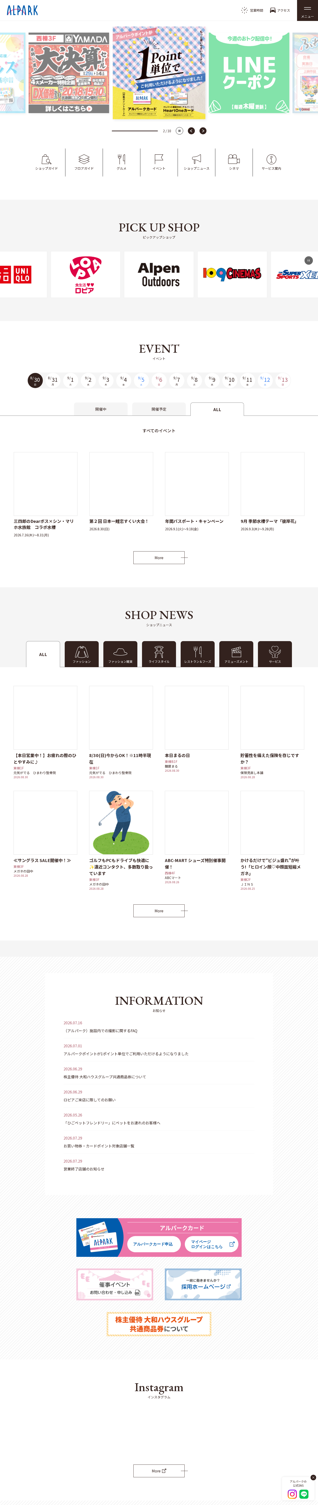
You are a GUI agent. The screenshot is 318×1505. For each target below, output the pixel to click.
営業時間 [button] (256, 10)
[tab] (120, 654)
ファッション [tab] (82, 661)
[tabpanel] (159, 490)
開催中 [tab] (100, 409)
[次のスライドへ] (203, 130)
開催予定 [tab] (159, 409)
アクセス (283, 10)
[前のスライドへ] (191, 130)
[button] (307, 10)
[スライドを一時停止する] (179, 131)
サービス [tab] (275, 661)
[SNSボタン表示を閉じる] (313, 1477)
